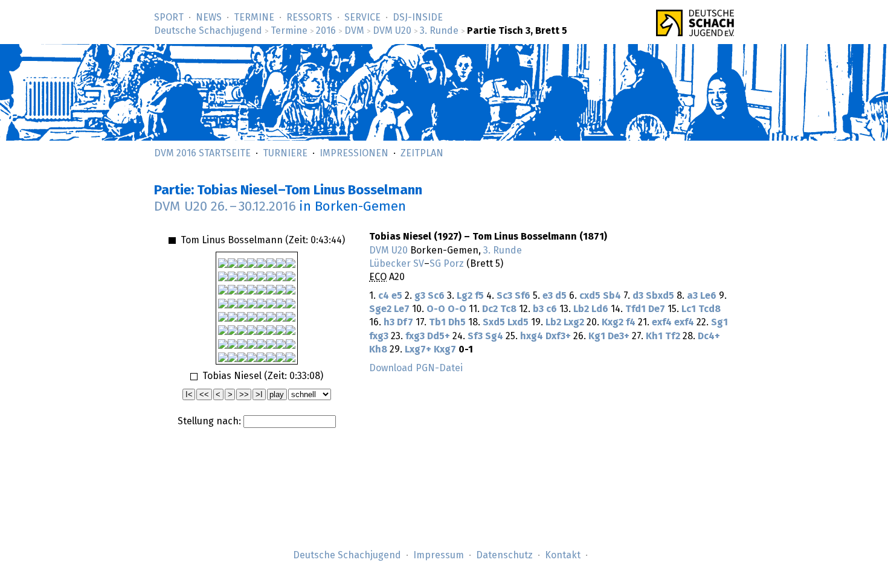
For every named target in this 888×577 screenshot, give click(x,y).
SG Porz (447, 264)
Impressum (438, 555)
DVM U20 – (225, 207)
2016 (326, 31)
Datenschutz (504, 555)
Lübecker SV (396, 264)
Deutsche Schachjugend (208, 31)
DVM (354, 31)
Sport (169, 17)
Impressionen (354, 153)
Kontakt (563, 555)
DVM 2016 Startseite (202, 153)
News (209, 17)
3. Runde (439, 31)
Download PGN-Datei (416, 368)
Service (362, 17)
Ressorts (309, 17)
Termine (254, 17)
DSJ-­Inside (418, 17)
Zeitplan (422, 153)
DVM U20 (392, 31)
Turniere (285, 153)
